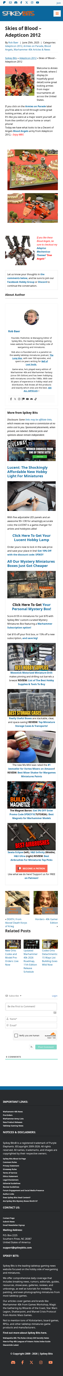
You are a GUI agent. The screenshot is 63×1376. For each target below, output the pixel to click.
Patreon (4, 2)
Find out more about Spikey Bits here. (25, 1332)
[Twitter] (15, 399)
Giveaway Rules (10, 1169)
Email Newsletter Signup (14, 1225)
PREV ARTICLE (13, 911)
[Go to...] (57, 13)
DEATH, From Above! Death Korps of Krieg (16, 923)
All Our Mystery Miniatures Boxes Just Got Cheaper (31, 563)
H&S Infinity (37, 852)
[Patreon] (23, 399)
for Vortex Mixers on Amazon (37, 768)
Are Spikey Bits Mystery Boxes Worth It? (20, 1201)
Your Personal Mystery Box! (31, 606)
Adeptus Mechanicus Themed (43, 251)
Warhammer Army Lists (13, 1118)
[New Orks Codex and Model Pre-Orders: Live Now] (13, 941)
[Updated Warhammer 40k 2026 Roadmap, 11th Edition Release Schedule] (31, 941)
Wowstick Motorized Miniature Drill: (31, 672)
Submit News (9, 1221)
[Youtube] (27, 399)
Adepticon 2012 (13, 46)
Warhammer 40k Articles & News (32, 49)
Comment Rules (10, 1162)
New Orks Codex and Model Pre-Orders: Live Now (11, 957)
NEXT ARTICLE (50, 911)
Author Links (8, 1194)
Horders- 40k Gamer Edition (46, 921)
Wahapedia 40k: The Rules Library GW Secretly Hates (26, 1338)
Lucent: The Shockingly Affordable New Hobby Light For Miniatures (27, 471)
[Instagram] (19, 399)
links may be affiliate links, (38, 419)
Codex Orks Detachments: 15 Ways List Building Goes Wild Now (50, 957)
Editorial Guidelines (11, 1183)
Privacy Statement (11, 1166)
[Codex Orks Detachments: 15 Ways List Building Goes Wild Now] (50, 941)
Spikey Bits (11, 58)
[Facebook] (11, 399)
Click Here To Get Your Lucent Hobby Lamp (31, 537)
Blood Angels (21, 131)
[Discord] (31, 399)
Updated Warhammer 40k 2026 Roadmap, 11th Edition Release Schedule (31, 961)
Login (54, 995)
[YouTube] (50, 1362)
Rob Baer (13, 42)
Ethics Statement (10, 1176)
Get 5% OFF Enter (43, 810)
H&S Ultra (19, 856)
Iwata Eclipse (15, 852)
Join (59, 3)
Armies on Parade (33, 46)
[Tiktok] (35, 399)
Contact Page (9, 1218)
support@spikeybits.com (17, 1247)
